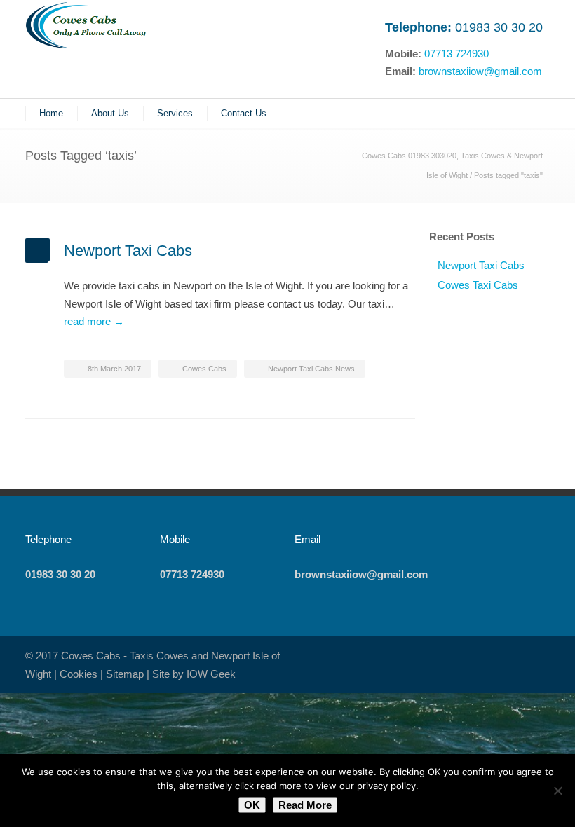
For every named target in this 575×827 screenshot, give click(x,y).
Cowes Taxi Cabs (478, 285)
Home (51, 113)
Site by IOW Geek (194, 674)
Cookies (78, 674)
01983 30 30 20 (499, 27)
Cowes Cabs (204, 368)
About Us (110, 113)
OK (252, 805)
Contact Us (243, 113)
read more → (94, 321)
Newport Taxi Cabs (128, 250)
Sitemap (125, 674)
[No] (557, 791)
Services (175, 113)
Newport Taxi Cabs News (311, 368)
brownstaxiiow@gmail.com (480, 71)
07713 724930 (456, 54)
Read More (305, 805)
